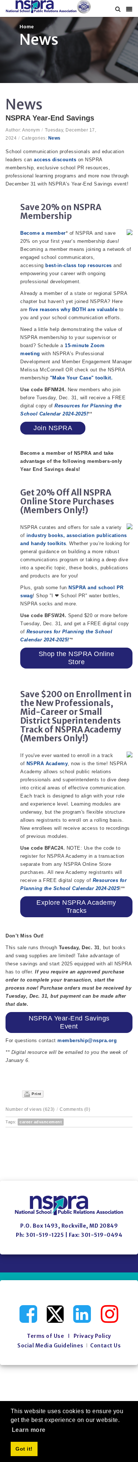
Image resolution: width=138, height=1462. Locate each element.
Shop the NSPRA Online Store (76, 658)
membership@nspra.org (87, 1040)
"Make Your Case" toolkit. (81, 378)
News (54, 138)
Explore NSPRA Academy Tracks (76, 907)
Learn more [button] (29, 1430)
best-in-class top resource (77, 265)
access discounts (54, 159)
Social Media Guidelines (50, 1345)
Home (27, 27)
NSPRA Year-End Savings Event (69, 1022)
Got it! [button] (24, 1449)
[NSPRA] (48, 7)
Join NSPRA (52, 428)
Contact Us (105, 1345)
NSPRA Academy (47, 763)
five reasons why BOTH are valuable (73, 309)
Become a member (43, 233)
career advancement (41, 1122)
